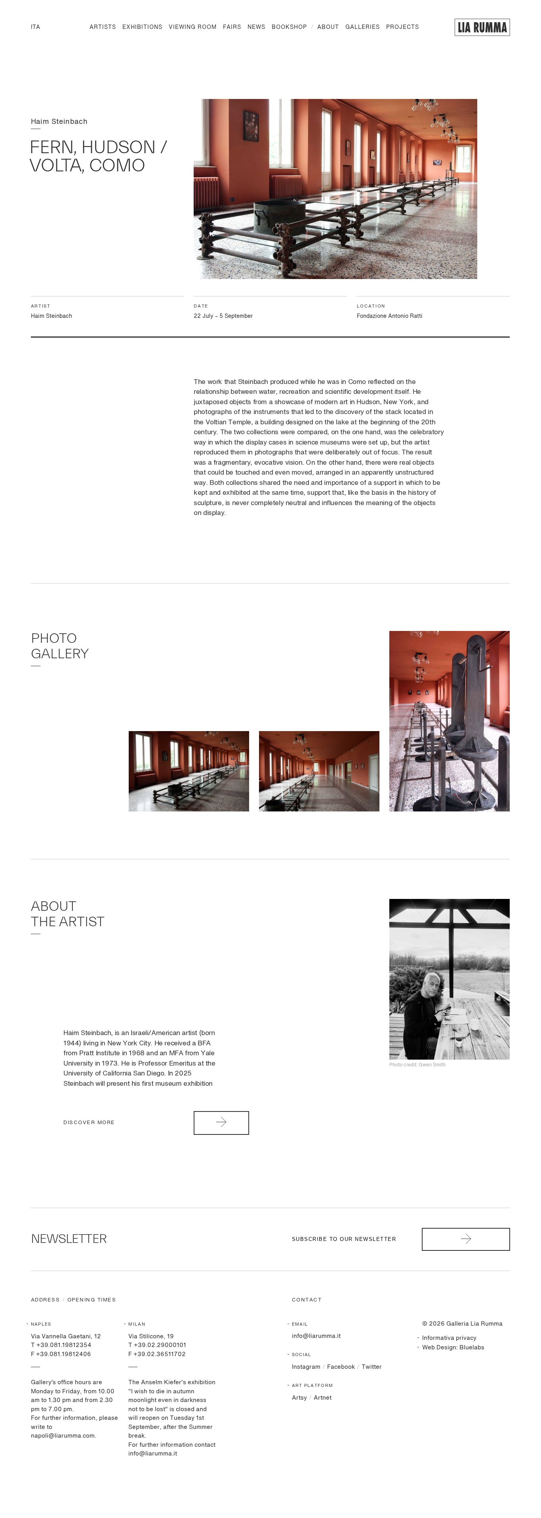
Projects (402, 27)
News (256, 27)
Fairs (232, 27)
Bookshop (289, 27)
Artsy (299, 1398)
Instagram (306, 1367)
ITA (35, 27)
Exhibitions (142, 27)
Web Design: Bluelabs (453, 1348)
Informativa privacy (449, 1338)
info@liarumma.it (316, 1336)
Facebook (341, 1367)
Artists (103, 27)
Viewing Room (193, 27)
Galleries (362, 27)
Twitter (372, 1367)
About (328, 27)
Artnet (322, 1398)
